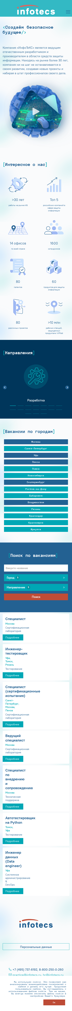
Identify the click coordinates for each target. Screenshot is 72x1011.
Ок (54, 1002)
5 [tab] (42, 405)
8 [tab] (11, 409)
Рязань (36, 509)
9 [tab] (19, 409)
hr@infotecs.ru (53, 975)
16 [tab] (34, 413)
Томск (36, 468)
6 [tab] (50, 405)
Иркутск (36, 529)
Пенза (36, 461)
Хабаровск (36, 495)
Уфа (36, 455)
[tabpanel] (36, 386)
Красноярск (36, 522)
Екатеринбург (36, 482)
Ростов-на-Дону (36, 488)
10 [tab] (27, 409)
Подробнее (12, 637)
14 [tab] (57, 409)
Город (12, 578)
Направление (18, 587)
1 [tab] (11, 405)
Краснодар (36, 515)
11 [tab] (34, 409)
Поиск (36, 597)
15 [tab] (27, 413)
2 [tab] (19, 405)
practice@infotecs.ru (27, 975)
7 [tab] (57, 405)
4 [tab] (34, 405)
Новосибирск (36, 475)
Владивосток (36, 502)
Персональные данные (36, 947)
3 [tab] (27, 405)
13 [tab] (50, 409)
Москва (36, 441)
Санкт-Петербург (36, 448)
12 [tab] (42, 409)
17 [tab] (42, 413)
